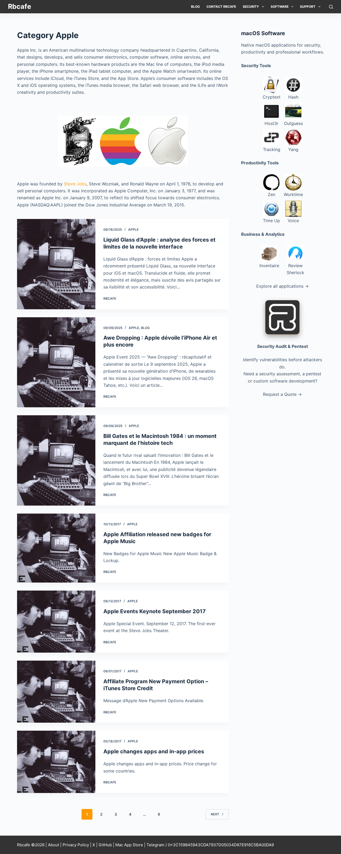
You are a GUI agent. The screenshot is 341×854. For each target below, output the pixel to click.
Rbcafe (19, 6)
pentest (313, 373)
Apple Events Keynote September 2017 (154, 611)
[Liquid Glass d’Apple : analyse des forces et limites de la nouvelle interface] (56, 264)
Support (307, 7)
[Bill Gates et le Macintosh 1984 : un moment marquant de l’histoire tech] (56, 460)
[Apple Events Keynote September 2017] (56, 622)
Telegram (155, 844)
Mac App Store (129, 844)
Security (251, 7)
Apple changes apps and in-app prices (153, 751)
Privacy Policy (76, 844)
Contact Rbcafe (221, 7)
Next (215, 814)
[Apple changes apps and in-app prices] (56, 762)
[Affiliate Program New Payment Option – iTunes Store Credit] (56, 692)
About (53, 844)
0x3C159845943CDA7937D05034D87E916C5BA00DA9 (221, 844)
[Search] (331, 7)
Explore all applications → (282, 286)
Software (280, 7)
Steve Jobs (75, 183)
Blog (195, 7)
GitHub (105, 844)
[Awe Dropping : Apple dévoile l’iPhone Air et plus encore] (56, 362)
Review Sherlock (295, 269)
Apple (133, 229)
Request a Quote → (282, 394)
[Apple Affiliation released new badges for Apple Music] (56, 548)
